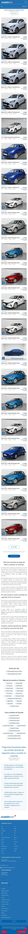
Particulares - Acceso (4, 901)
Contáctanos (14, 556)
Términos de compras (5, 895)
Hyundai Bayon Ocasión (14, 723)
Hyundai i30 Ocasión (21, 733)
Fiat (2, 835)
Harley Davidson (4, 846)
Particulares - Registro (5, 904)
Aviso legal (3, 888)
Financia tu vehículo (4, 908)
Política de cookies (4, 893)
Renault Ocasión (20, 690)
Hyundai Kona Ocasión (14, 715)
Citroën (2, 853)
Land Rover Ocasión (14, 706)
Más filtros (25, 6)
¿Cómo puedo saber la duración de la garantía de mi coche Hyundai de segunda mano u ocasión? (13, 804)
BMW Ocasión (10, 701)
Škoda (15, 828)
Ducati (2, 828)
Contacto (2, 913)
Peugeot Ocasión (9, 690)
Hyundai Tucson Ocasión (9, 725)
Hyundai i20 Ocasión (21, 725)
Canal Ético (3, 906)
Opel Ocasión (10, 703)
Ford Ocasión (9, 685)
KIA (14, 835)
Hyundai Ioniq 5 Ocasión (14, 720)
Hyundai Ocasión (9, 688)
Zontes (2, 850)
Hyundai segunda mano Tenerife (14, 673)
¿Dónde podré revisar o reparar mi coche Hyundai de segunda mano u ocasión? (14, 794)
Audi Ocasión (9, 683)
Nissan (15, 830)
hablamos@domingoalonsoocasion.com (8, 867)
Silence (15, 850)
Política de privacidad (5, 890)
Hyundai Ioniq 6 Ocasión (14, 718)
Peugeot (15, 837)
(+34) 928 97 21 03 (4, 865)
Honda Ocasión (19, 685)
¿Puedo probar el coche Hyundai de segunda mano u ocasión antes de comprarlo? (14, 767)
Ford (15, 839)
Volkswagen (3, 830)
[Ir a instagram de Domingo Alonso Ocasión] (7, 885)
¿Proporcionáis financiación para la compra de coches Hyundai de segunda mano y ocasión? (13, 785)
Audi (15, 826)
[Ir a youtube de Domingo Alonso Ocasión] (5, 885)
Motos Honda (3, 848)
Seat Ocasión (9, 693)
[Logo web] (8, 2)
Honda (2, 844)
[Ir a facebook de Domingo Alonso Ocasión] (9, 885)
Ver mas (14, 547)
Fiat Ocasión (19, 703)
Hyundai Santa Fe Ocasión (14, 730)
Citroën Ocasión (19, 683)
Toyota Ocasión (8, 695)
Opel (15, 833)
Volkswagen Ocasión (19, 695)
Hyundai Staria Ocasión (8, 733)
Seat (2, 826)
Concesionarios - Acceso (5, 899)
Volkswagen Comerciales (5, 837)
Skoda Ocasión (19, 693)
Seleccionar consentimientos (6, 917)
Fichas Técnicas (4, 915)
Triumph (15, 848)
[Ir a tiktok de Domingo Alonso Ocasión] (2, 885)
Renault (2, 839)
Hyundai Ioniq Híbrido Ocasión (15, 735)
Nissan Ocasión (20, 688)
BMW (2, 833)
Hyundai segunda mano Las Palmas (14, 671)
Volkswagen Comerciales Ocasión (14, 698)
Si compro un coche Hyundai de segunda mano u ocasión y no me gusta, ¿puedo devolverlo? (13, 776)
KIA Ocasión (19, 701)
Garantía (2, 897)
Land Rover (16, 846)
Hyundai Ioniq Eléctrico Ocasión (14, 738)
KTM (15, 844)
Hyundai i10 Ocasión (14, 728)
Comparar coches (4, 910)
